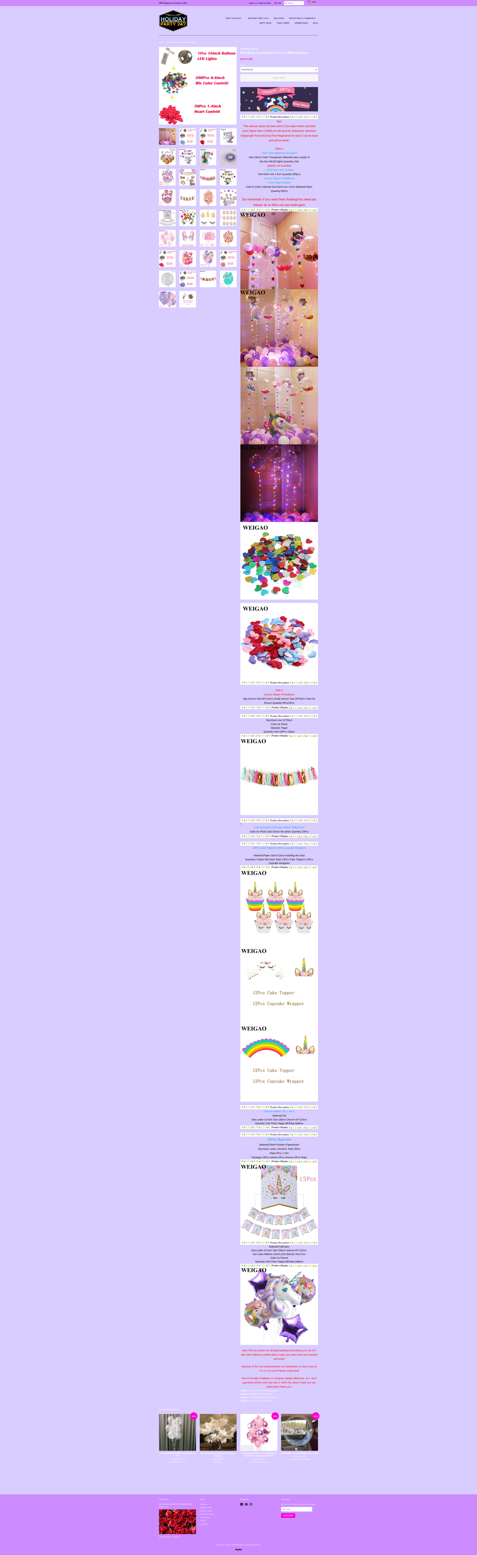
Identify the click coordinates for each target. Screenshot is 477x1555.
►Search (203, 1504)
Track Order (283, 23)
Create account (264, 3)
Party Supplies (234, 18)
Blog (315, 23)
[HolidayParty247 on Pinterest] (246, 1504)
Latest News (164, 1499)
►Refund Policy (206, 1507)
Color (242, 65)
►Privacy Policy (206, 1511)
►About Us (204, 1524)
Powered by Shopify (253, 1544)
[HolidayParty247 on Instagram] (250, 1504)
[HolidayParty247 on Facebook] (241, 1504)
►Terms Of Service (207, 1514)
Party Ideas (265, 23)
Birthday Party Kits (258, 18)
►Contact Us (205, 1517)
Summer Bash (301, 23)
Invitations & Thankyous (302, 18)
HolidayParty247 (237, 1544)
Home (161, 42)
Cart (279, 3)
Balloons (279, 18)
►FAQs (203, 1520)
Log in (251, 3)
